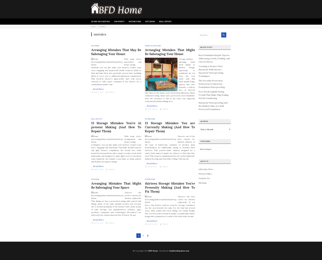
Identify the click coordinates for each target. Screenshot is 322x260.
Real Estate (165, 21)
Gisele (111, 92)
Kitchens (150, 21)
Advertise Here (206, 169)
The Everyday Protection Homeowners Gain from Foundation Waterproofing (212, 83)
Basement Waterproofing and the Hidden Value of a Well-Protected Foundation (213, 106)
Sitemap (203, 183)
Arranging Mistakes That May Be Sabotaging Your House (116, 52)
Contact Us (204, 178)
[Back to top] (315, 253)
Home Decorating (100, 21)
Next (148, 236)
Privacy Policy (205, 173)
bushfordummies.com (179, 251)
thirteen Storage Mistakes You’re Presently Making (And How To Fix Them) (170, 187)
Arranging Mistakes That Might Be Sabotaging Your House (170, 52)
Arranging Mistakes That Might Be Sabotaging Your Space (116, 185)
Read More (98, 89)
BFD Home (153, 251)
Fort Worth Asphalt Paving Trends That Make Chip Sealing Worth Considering (214, 94)
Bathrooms (135, 21)
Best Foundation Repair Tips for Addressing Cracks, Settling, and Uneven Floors (214, 58)
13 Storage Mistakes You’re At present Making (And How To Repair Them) (116, 127)
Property (119, 21)
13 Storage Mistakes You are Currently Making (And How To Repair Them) (170, 127)
